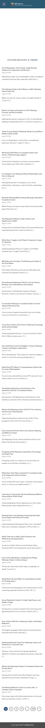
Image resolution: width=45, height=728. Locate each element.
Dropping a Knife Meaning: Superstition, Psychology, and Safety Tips (21, 453)
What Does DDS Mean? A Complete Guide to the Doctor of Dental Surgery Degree (20, 154)
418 (33, 709)
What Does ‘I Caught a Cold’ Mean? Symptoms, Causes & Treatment (22, 241)
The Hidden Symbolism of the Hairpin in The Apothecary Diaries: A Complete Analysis (18, 389)
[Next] (39, 709)
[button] (4, 4)
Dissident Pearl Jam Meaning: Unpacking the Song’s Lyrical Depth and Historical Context (21, 516)
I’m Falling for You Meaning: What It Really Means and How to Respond (22, 175)
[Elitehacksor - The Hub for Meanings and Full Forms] (23, 4)
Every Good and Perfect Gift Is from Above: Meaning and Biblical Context (21, 432)
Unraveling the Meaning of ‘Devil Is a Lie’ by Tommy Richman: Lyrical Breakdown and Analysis (21, 283)
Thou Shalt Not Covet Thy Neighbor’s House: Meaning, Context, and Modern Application (22, 347)
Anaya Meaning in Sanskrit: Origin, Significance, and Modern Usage (21, 601)
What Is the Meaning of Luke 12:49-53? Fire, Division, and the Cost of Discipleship (22, 411)
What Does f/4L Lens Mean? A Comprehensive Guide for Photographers (21, 580)
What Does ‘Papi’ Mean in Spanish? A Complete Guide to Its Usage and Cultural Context (22, 474)
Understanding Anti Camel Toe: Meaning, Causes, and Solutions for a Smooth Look (21, 644)
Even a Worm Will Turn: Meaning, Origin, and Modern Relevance (22, 622)
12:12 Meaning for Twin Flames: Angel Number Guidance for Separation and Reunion (19, 69)
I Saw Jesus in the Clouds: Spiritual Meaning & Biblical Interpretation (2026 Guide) (22, 495)
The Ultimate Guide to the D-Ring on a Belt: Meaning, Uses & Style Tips (21, 90)
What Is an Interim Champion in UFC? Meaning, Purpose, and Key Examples (19, 111)
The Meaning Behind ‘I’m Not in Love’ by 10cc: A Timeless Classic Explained (19, 689)
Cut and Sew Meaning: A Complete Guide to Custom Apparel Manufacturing (21, 305)
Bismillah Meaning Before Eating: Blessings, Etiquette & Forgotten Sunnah (22, 199)
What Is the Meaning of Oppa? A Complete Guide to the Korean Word (22, 667)
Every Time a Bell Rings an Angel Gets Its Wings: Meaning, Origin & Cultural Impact (19, 559)
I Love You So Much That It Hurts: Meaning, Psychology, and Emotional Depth (22, 326)
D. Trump (33, 60)
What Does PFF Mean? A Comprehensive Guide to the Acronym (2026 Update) (22, 368)
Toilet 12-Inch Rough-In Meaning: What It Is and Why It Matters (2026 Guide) (22, 133)
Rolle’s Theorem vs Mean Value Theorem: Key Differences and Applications (19, 538)
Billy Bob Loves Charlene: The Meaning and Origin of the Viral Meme (21, 262)
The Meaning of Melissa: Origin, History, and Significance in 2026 (18, 220)
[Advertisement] (22, 35)
